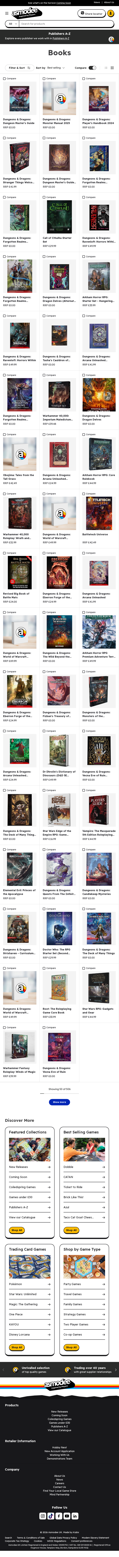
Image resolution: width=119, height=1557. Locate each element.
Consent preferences (81, 1541)
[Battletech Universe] (99, 513)
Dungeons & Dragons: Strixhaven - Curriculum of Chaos (18, 953)
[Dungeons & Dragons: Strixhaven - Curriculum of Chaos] (19, 928)
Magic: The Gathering (23, 1304)
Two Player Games (76, 1324)
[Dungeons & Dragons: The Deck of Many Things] (99, 928)
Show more (59, 1102)
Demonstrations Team (59, 1458)
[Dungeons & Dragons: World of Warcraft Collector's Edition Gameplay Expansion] (19, 632)
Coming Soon (63, 3)
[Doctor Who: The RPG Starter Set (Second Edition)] (59, 928)
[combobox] (59, 23)
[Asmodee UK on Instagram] (42, 1516)
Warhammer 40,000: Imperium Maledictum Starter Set (57, 419)
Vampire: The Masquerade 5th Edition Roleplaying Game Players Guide (99, 834)
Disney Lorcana (19, 1334)
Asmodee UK (55, 1532)
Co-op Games (73, 1334)
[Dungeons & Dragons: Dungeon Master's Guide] (19, 98)
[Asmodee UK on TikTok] (50, 1516)
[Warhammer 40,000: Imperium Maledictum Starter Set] (59, 394)
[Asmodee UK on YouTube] (67, 1516)
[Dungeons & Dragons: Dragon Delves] (99, 394)
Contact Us (59, 1487)
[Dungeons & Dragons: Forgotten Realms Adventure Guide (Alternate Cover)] (19, 217)
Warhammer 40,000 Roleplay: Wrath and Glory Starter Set (16, 538)
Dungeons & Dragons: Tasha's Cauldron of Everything (57, 360)
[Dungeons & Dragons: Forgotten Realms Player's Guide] (19, 276)
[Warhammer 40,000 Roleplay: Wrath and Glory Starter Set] (19, 513)
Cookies (38, 1541)
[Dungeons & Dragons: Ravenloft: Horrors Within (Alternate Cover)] (99, 217)
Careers (59, 1483)
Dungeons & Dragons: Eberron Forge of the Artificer (17, 716)
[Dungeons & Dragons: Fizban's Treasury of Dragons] (59, 691)
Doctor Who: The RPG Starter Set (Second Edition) (56, 953)
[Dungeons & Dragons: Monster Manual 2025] (59, 98)
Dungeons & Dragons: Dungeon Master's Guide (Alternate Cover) (58, 182)
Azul (66, 1207)
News (97, 2)
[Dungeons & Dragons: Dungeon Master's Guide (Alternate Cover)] (59, 157)
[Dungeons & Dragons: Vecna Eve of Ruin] (59, 1047)
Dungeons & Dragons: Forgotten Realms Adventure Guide (17, 419)
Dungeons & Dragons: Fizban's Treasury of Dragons (57, 716)
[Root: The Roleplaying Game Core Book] (59, 987)
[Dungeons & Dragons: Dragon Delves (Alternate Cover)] (59, 276)
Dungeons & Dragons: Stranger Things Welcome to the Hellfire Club (19, 182)
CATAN (68, 1177)
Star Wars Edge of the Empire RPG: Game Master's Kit (57, 834)
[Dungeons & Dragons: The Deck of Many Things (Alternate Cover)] (19, 810)
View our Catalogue (22, 1217)
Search (8, 1537)
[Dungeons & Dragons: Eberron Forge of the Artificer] (19, 691)
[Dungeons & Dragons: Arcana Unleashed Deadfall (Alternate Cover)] (59, 454)
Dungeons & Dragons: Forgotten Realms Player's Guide (17, 301)
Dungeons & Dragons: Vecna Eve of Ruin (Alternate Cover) (96, 775)
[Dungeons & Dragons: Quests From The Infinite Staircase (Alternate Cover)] (59, 869)
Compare (80, 67)
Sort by (40, 67)
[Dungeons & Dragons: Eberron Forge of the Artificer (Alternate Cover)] (59, 572)
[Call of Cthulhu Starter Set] (59, 217)
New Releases (18, 1167)
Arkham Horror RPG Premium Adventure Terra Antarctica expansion (98, 656)
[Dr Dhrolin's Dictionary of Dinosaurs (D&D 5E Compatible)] (59, 750)
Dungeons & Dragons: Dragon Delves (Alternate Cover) (59, 301)
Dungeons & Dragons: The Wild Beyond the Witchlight (57, 656)
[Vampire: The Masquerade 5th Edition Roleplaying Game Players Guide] (99, 810)
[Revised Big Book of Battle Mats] (19, 572)
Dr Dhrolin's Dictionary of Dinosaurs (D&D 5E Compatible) (59, 775)
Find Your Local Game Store (59, 1490)
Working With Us (59, 1454)
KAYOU (14, 1324)
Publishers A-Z (61, 38)
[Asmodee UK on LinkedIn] (75, 1516)
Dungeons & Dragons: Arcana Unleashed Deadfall (17, 775)
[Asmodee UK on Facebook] (58, 1516)
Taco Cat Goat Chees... (79, 1217)
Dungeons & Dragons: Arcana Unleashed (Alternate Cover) (96, 360)
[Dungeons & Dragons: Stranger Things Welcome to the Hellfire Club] (19, 157)
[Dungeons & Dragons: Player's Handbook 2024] (99, 98)
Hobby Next (59, 1447)
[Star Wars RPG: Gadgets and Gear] (99, 987)
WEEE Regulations (56, 1541)
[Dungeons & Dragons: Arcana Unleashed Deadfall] (19, 750)
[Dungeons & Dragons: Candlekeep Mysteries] (99, 869)
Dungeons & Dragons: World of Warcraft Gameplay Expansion (17, 1012)
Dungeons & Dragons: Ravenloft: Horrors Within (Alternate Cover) (98, 241)
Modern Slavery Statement (95, 1537)
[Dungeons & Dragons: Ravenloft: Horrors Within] (19, 335)
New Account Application (59, 1451)
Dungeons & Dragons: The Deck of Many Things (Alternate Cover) (19, 834)
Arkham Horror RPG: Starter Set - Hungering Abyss (97, 301)
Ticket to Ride (73, 1187)
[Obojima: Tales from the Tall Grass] (19, 454)
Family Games (73, 1304)
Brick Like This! (73, 1197)
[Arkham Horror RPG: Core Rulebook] (99, 454)
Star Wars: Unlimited (22, 1294)
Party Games (72, 1284)
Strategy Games (75, 1314)
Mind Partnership (59, 1494)
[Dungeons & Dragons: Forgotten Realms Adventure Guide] (19, 394)
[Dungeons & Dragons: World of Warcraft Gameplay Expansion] (19, 987)
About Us (109, 2)
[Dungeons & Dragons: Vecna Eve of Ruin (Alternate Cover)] (99, 750)
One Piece (16, 1314)
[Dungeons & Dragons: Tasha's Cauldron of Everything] (59, 335)
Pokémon (15, 1284)
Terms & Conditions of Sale (31, 1537)
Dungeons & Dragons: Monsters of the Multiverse (96, 716)
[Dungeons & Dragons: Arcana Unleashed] (99, 572)
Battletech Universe (95, 534)
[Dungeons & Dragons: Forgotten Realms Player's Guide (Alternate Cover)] (99, 157)
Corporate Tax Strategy (17, 1541)
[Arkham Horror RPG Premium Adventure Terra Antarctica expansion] (99, 632)
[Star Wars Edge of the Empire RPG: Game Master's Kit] (59, 810)
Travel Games (73, 1294)
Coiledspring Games (22, 1187)
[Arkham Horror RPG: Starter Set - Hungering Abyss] (99, 276)
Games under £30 (20, 1197)
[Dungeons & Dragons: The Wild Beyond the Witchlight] (59, 632)
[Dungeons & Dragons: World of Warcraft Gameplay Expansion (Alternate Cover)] (59, 513)
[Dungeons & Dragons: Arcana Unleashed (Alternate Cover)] (99, 335)
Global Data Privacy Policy (63, 1537)
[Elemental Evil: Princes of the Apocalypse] (19, 869)
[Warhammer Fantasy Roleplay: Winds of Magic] (19, 1047)
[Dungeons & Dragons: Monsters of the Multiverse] (99, 691)
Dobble (68, 1167)
